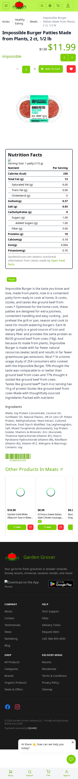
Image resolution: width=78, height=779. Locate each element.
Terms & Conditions (54, 676)
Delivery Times (51, 625)
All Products (12, 662)
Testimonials (12, 625)
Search (29, 775)
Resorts (46, 662)
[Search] (42, 5)
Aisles (6, 21)
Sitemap (47, 689)
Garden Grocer (39, 557)
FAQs (45, 618)
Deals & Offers (14, 689)
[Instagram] (17, 707)
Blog (7, 645)
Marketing (11, 638)
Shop (10, 775)
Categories (11, 669)
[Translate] (50, 5)
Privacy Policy (50, 682)
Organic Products (16, 682)
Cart (48, 775)
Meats (34, 21)
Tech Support (50, 611)
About (8, 611)
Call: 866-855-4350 (53, 638)
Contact (9, 618)
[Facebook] (8, 707)
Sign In (66, 775)
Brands (9, 676)
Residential (49, 669)
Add (18, 527)
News (8, 632)
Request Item (50, 632)
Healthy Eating (20, 21)
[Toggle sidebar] (6, 5)
